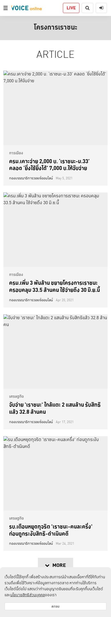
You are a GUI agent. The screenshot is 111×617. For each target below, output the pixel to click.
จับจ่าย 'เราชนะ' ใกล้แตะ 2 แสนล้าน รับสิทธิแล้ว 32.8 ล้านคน (55, 408)
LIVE (71, 7)
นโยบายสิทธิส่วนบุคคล (27, 595)
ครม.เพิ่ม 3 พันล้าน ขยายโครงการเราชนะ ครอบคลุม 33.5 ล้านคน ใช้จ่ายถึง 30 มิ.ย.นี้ (54, 286)
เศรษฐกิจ (16, 396)
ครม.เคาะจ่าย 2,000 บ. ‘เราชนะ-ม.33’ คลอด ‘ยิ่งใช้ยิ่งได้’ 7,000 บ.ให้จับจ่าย (49, 165)
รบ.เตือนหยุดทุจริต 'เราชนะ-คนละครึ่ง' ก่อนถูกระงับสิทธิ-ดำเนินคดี (50, 530)
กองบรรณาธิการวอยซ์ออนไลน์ (31, 178)
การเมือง (16, 153)
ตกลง (55, 606)
